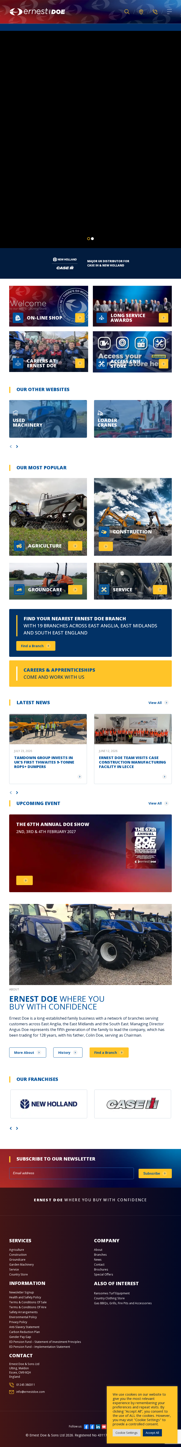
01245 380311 (25, 1385)
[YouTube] (104, 1426)
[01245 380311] (155, 11)
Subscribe (151, 1173)
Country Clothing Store (109, 1298)
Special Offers (103, 1274)
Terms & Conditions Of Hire (27, 1307)
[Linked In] (98, 1426)
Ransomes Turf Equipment (112, 1293)
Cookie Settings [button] (126, 1433)
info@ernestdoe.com (30, 1392)
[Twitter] (92, 1426)
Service (14, 1269)
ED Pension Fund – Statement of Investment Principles (45, 1342)
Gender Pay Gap (20, 1337)
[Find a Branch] (141, 12)
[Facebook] (86, 1426)
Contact (99, 1265)
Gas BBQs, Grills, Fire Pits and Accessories (123, 1303)
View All (155, 702)
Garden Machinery (21, 1265)
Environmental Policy (23, 1317)
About (98, 1250)
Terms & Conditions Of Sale (28, 1302)
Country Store (18, 1274)
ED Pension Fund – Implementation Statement (39, 1347)
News (98, 1260)
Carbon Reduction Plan (24, 1332)
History (64, 1052)
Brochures (101, 1269)
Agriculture (16, 1250)
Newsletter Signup (21, 1292)
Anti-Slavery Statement (24, 1327)
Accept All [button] (152, 1433)
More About (24, 1052)
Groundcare (17, 1260)
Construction (18, 1255)
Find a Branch (32, 646)
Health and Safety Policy (25, 1297)
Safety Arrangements (23, 1312)
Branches (100, 1255)
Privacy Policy (18, 1322)
